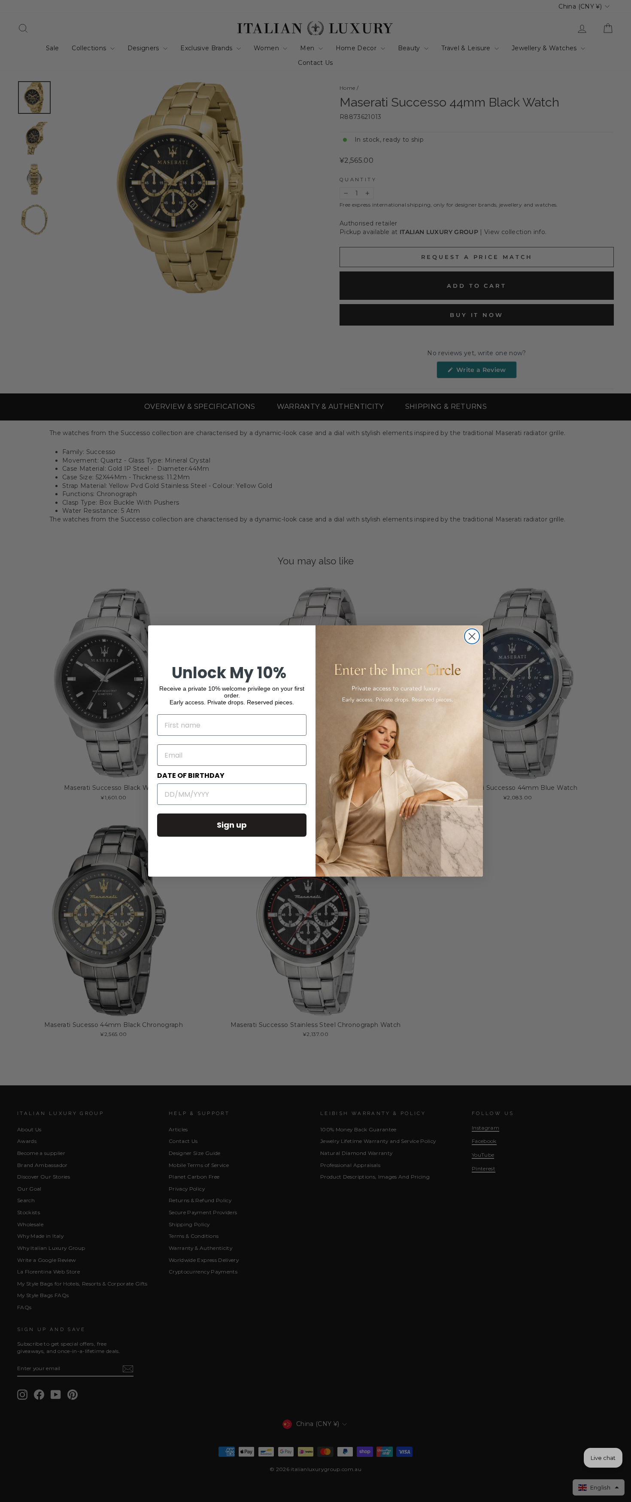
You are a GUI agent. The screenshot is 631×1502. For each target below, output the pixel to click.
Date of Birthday (190, 775)
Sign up (232, 825)
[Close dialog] (471, 636)
